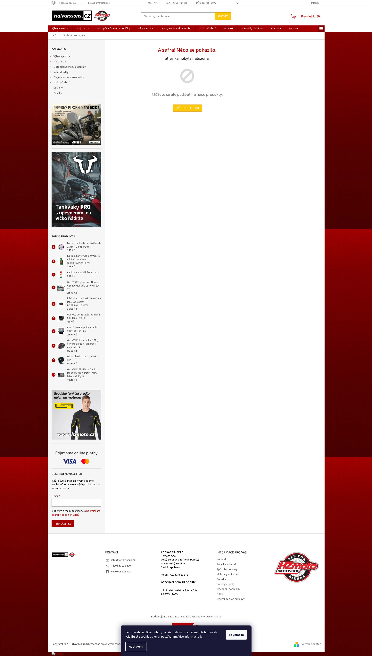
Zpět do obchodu (187, 108)
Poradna (222, 579)
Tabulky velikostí (176, 3)
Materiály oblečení (227, 574)
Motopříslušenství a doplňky (70, 67)
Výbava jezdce (62, 56)
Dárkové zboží (62, 83)
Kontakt (153, 3)
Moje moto (60, 62)
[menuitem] (60, 28)
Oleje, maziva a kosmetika (69, 77)
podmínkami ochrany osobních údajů (76, 513)
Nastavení (136, 646)
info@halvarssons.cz (123, 560)
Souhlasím (236, 635)
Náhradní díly (61, 72)
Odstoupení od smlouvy (231, 599)
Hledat (223, 16)
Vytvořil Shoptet (311, 644)
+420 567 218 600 (121, 566)
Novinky (58, 88)
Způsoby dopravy (205, 3)
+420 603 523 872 (121, 572)
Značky (58, 93)
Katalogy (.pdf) (225, 584)
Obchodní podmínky (228, 589)
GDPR (220, 594)
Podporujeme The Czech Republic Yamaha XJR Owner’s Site (186, 617)
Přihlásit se (63, 523)
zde (200, 636)
